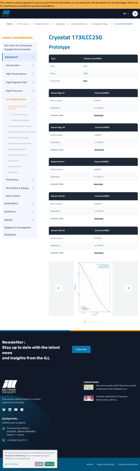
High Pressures (14, 91)
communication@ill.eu (42, 6)
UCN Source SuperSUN (16, 149)
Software (10, 211)
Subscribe (81, 349)
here (124, 2)
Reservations (13, 172)
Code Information (15, 167)
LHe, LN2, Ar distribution (17, 155)
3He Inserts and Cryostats (18, 138)
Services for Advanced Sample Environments (18, 47)
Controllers (11, 203)
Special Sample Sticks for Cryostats (22, 132)
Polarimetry (12, 179)
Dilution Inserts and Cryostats (19, 143)
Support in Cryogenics (17, 227)
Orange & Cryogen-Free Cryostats (100, 24)
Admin (90, 464)
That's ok (49, 464)
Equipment (60, 24)
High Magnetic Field (16, 82)
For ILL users (23, 24)
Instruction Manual (19, 115)
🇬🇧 (124, 13)
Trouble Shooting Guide (21, 120)
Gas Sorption (13, 65)
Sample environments (42, 24)
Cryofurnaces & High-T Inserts (20, 126)
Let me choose (11, 464)
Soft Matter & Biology (17, 188)
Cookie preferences (128, 464)
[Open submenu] (32, 57)
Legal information (106, 464)
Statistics (10, 234)
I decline (39, 464)
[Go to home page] (6, 14)
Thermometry (13, 161)
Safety (8, 219)
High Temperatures (16, 74)
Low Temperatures (79, 24)
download (98, 115)
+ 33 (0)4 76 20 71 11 (17, 440)
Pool (85, 81)
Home (9, 24)
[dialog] (30, 459)
